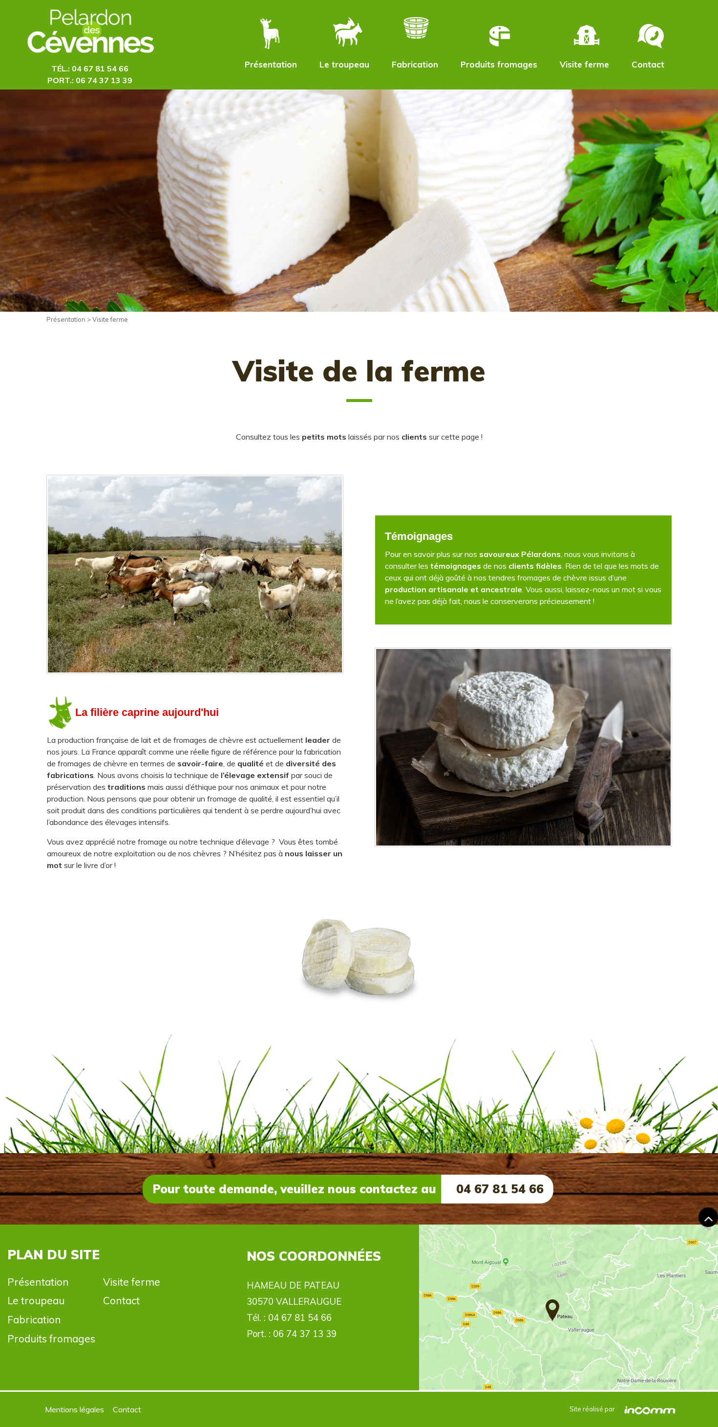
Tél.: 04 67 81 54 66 (89, 68)
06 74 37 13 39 (305, 1333)
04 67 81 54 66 (300, 1317)
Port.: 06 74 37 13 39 (89, 80)
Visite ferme (584, 64)
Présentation (271, 64)
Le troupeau (344, 64)
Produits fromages (499, 64)
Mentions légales (74, 1409)
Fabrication (415, 64)
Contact (648, 64)
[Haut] (708, 1217)
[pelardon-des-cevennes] (90, 33)
